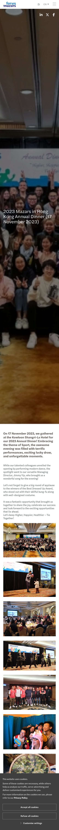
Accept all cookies (29, 807)
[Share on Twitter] (47, 14)
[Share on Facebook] (54, 14)
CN (45, 4)
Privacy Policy (20, 797)
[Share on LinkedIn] (41, 14)
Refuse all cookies (29, 815)
